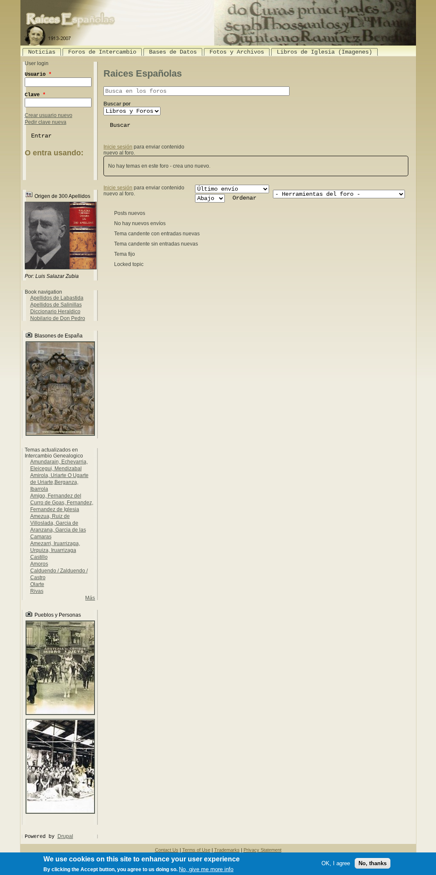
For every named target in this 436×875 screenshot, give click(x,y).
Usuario (38, 74)
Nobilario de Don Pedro (57, 318)
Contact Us (166, 849)
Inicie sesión (117, 147)
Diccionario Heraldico (55, 312)
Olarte (37, 584)
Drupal (65, 836)
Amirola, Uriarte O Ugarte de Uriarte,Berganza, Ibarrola (59, 482)
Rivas (36, 591)
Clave (35, 95)
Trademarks (227, 849)
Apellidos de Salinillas (56, 305)
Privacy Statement (262, 849)
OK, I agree (335, 863)
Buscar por (117, 104)
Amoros (39, 564)
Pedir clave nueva (45, 122)
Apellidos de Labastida (56, 298)
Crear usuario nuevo (48, 115)
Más (90, 598)
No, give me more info (206, 869)
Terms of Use (196, 849)
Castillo (39, 557)
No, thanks (373, 863)
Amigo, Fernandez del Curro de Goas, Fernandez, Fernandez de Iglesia (61, 502)
